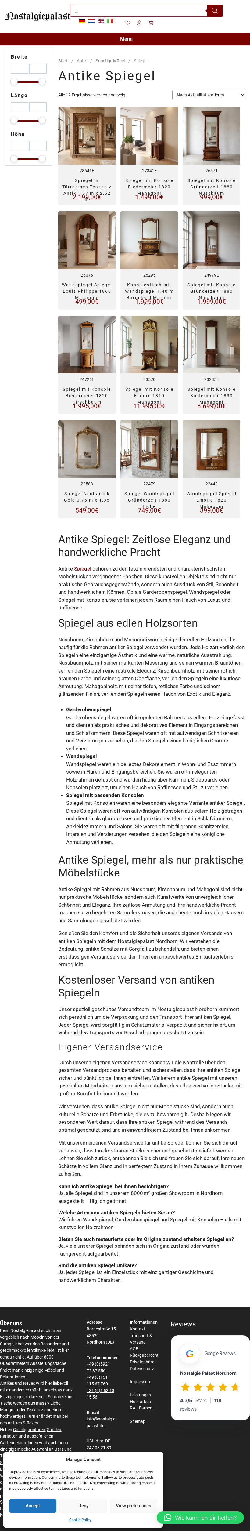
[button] (200, 1517)
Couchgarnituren (29, 1429)
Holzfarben (140, 1401)
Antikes (7, 1383)
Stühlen (54, 1429)
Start (63, 60)
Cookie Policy (80, 1520)
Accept (33, 1505)
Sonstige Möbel (110, 60)
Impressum (140, 1381)
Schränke (57, 1396)
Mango (6, 1410)
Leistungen (140, 1395)
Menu (126, 39)
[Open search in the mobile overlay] (146, 11)
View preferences (133, 1505)
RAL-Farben (141, 1408)
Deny (83, 1505)
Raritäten (9, 1436)
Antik (82, 60)
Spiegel (82, 569)
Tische (6, 1403)
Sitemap (137, 1421)
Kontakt (137, 1329)
